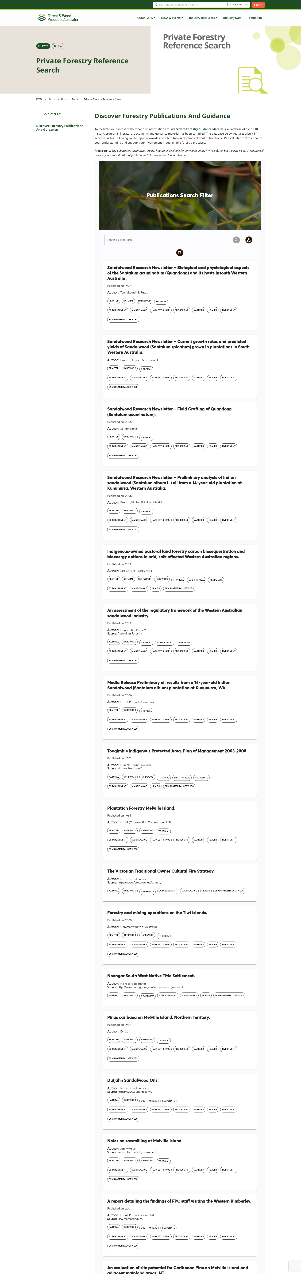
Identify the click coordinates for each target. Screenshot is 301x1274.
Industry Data (232, 18)
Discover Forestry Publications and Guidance (59, 128)
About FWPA (145, 18)
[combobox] (238, 5)
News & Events (171, 18)
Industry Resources (202, 18)
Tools (75, 99)
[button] (37, 113)
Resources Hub (57, 99)
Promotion (255, 18)
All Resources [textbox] (237, 4)
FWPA (39, 99)
